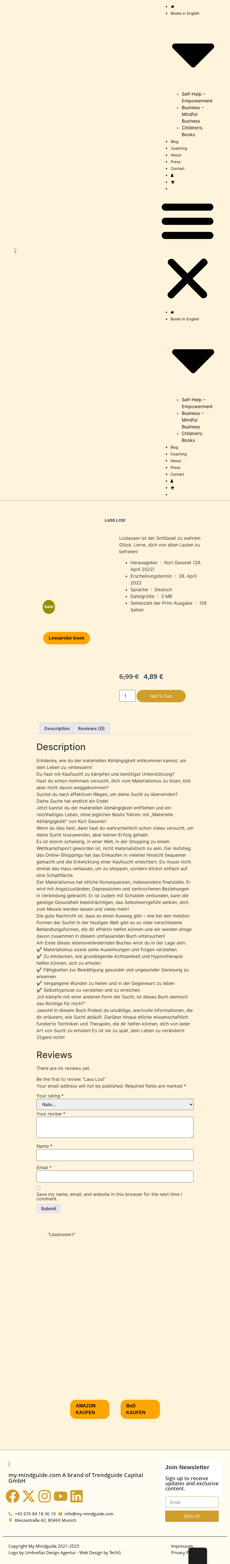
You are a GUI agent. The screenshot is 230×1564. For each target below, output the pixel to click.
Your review (50, 1113)
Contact (178, 168)
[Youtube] (61, 1496)
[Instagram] (45, 1496)
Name (44, 1146)
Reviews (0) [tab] (91, 728)
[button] (187, 250)
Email (44, 1167)
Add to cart (161, 696)
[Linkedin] (77, 1496)
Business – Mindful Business (193, 114)
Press (176, 161)
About (176, 155)
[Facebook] (13, 1496)
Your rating (50, 1095)
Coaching (179, 148)
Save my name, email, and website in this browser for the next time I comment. (109, 1196)
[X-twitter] (29, 1496)
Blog (174, 141)
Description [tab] (57, 728)
